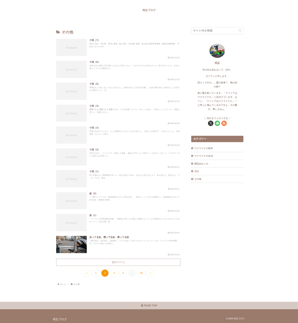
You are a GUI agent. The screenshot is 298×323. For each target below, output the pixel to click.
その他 (197, 179)
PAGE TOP (150, 305)
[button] (240, 30)
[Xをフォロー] (210, 123)
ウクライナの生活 (203, 156)
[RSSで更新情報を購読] (224, 123)
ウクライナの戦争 (203, 148)
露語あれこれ (201, 163)
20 (141, 273)
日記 (196, 171)
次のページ (118, 262)
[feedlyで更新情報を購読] (217, 123)
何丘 (217, 62)
